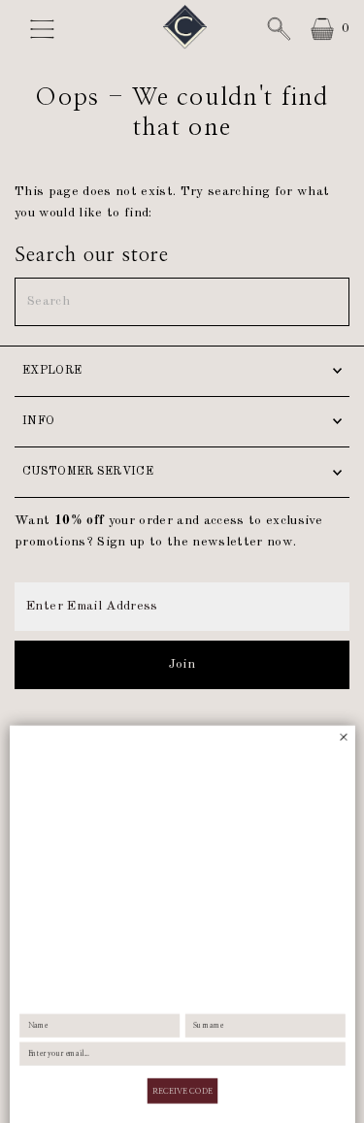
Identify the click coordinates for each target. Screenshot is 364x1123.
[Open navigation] (47, 29)
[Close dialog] (343, 686)
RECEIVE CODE (182, 1039)
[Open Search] (278, 29)
